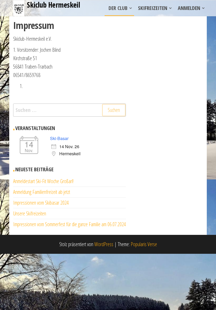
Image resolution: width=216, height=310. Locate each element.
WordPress (103, 244)
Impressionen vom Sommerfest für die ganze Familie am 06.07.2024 (69, 224)
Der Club (118, 8)
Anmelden (189, 8)
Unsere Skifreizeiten (29, 213)
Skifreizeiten (152, 8)
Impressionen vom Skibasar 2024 (41, 202)
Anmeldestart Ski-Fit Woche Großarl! (43, 181)
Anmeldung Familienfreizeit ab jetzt (41, 191)
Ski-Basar (59, 138)
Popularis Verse (144, 244)
